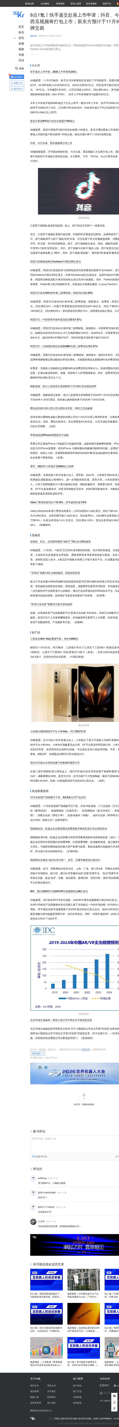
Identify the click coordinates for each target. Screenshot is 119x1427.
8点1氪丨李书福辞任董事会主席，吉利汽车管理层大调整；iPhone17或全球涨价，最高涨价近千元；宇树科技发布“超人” (83, 1363)
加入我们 (51, 1402)
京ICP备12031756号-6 (102, 1423)
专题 (21, 54)
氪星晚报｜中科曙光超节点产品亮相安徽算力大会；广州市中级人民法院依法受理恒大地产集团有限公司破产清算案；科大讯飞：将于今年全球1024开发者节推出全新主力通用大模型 (83, 1295)
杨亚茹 (33, 35)
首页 (21, 27)
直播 (21, 43)
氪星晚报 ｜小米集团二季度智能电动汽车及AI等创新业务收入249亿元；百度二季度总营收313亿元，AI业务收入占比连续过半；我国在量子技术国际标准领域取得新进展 (46, 1363)
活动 (21, 60)
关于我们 (51, 1391)
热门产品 (77, 1391)
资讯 (21, 38)
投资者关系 (35, 1402)
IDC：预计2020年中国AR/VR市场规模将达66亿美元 (59, 891)
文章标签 (77, 1396)
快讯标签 (77, 1402)
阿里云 (58, 1418)
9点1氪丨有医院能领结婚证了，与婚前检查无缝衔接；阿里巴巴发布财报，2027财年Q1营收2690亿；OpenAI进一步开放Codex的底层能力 (46, 1295)
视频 (21, 49)
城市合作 (34, 1385)
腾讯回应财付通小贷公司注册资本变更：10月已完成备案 (61, 408)
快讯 (21, 32)
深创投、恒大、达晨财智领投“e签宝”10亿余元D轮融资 (60, 541)
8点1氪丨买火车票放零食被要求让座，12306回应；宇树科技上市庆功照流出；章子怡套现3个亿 (46, 1329)
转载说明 (85, 1049)
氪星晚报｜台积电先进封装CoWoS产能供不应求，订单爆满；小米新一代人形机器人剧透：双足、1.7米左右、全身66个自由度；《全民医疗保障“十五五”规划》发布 (83, 1329)
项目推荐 (36, 1053)
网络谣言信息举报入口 (41, 1410)
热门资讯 (77, 1385)
